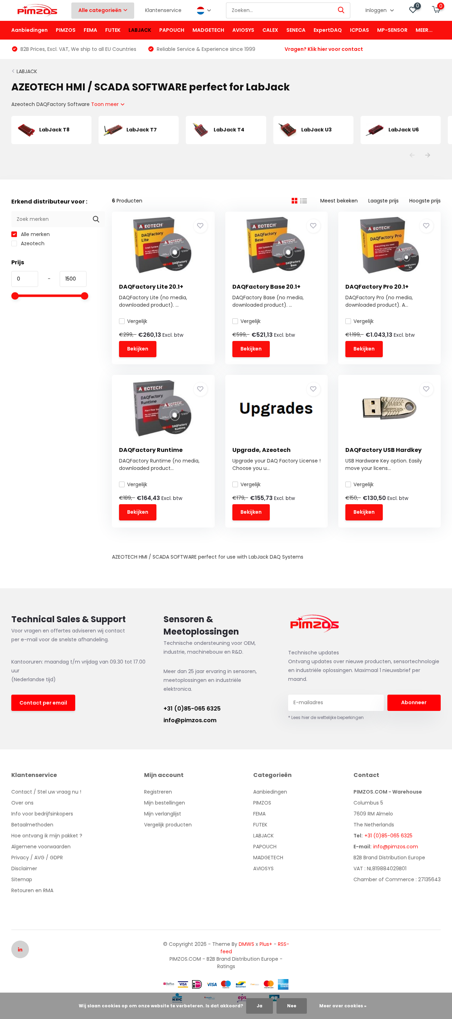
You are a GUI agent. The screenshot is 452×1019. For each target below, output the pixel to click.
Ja (259, 1006)
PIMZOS (66, 30)
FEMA (90, 30)
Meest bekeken (339, 200)
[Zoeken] (341, 10)
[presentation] (412, 155)
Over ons (22, 802)
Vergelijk (137, 321)
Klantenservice (163, 10)
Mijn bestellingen (164, 802)
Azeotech (31, 243)
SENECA (295, 30)
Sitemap (21, 879)
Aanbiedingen (29, 30)
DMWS (246, 944)
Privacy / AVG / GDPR (37, 857)
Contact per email (43, 702)
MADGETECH (208, 30)
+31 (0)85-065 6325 (192, 709)
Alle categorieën (99, 10)
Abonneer (414, 702)
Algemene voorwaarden (41, 846)
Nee (291, 1006)
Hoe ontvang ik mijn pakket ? (46, 835)
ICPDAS (359, 30)
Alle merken (34, 234)
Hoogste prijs (425, 200)
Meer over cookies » (343, 1006)
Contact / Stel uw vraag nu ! (46, 791)
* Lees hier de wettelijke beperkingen (326, 717)
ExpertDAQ (328, 30)
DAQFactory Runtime (151, 450)
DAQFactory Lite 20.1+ (151, 287)
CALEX (270, 30)
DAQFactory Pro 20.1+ (377, 287)
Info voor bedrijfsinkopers (42, 813)
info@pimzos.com (189, 720)
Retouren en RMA (32, 890)
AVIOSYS (243, 30)
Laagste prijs (383, 200)
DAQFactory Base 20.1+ (266, 287)
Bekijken (137, 348)
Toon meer (105, 104)
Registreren (158, 791)
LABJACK (140, 30)
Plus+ (266, 944)
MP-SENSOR (392, 30)
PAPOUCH (171, 30)
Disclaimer (24, 868)
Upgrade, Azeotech (261, 450)
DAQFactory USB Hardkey (383, 450)
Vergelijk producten (168, 824)
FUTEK (112, 30)
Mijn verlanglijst (162, 813)
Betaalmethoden (32, 824)
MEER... (424, 30)
